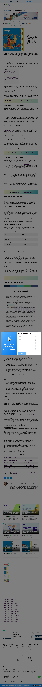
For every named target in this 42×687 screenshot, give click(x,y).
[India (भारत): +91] (19, 343)
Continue (21, 353)
